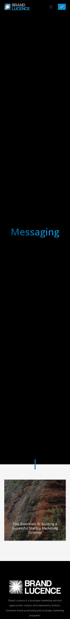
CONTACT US (62, 7)
